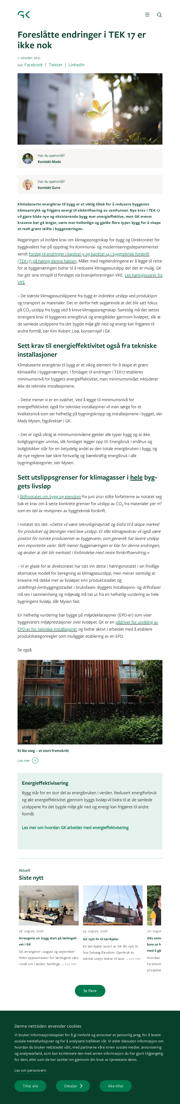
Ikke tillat (115, 1085)
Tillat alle (30, 1085)
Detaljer (70, 1085)
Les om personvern (30, 1070)
